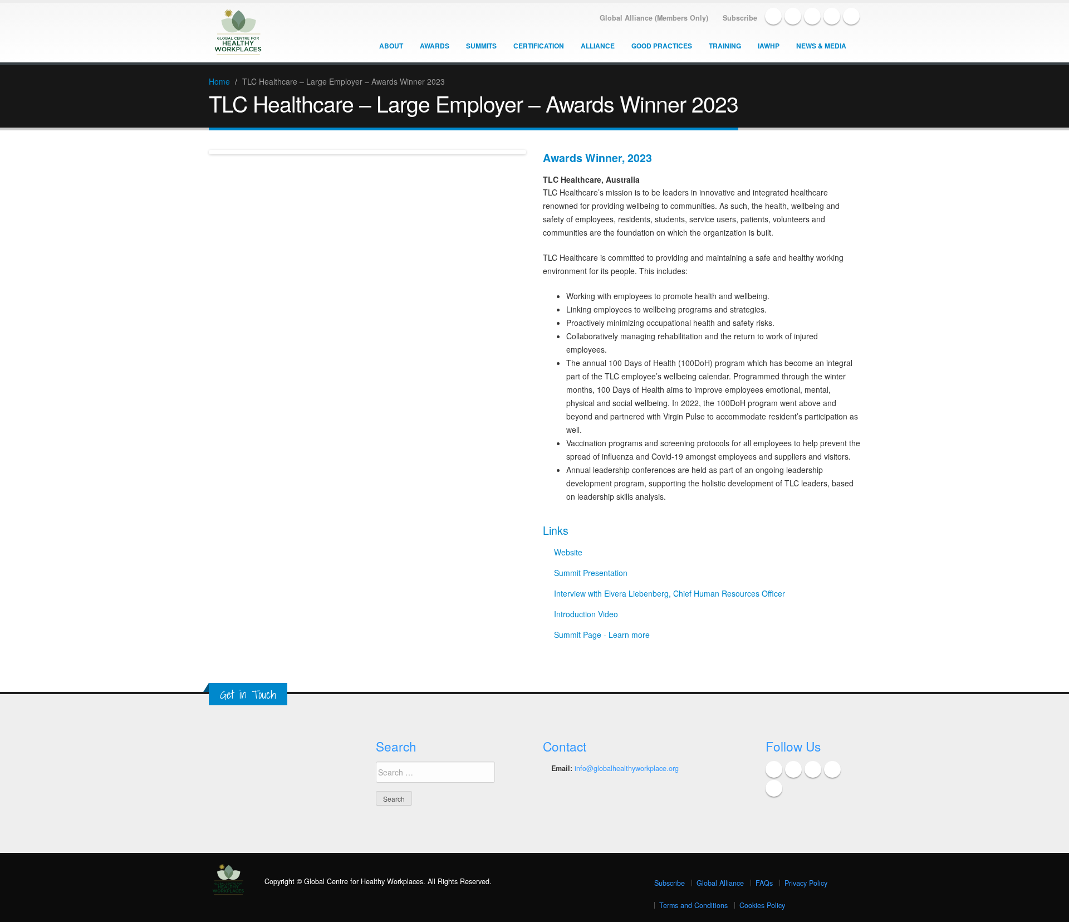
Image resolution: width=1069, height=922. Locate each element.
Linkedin (812, 16)
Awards (434, 46)
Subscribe (669, 883)
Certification (538, 46)
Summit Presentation (590, 572)
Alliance (598, 46)
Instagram (851, 16)
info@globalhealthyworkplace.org (627, 768)
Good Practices (661, 46)
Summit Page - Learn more (602, 634)
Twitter (792, 16)
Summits (481, 46)
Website (568, 552)
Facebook (773, 16)
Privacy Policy (805, 883)
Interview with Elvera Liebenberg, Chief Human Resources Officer (669, 593)
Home (219, 81)
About (391, 46)
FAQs (764, 883)
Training (725, 46)
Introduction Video (586, 613)
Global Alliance (720, 883)
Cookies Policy (762, 905)
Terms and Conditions (693, 905)
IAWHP (768, 46)
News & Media (821, 46)
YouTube (831, 16)
